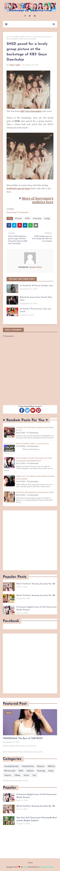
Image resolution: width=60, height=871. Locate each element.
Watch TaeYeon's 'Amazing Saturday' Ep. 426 (35, 584)
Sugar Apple (14, 65)
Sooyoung (37, 218)
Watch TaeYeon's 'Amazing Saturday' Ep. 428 (35, 595)
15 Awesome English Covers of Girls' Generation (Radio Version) (36, 608)
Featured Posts (28, 766)
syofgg (15, 37)
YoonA (26, 775)
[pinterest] (34, 16)
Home (9, 37)
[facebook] (25, 16)
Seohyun (30, 771)
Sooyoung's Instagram (18, 212)
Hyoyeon (40, 766)
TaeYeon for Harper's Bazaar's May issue (35, 492)
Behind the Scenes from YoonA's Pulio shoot (36, 298)
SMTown (51, 766)
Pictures (18, 218)
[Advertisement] (30, 540)
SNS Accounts (9, 771)
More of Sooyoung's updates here (37, 200)
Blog (25, 867)
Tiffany (17, 775)
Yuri (34, 775)
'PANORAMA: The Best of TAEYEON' (23, 738)
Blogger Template (47, 867)
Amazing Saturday (11, 766)
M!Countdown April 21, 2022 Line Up (32, 444)
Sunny (50, 771)
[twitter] (29, 16)
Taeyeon (7, 775)
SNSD (27, 218)
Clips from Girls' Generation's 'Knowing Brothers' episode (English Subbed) (36, 819)
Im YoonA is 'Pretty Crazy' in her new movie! (35, 310)
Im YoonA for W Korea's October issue (36, 286)
